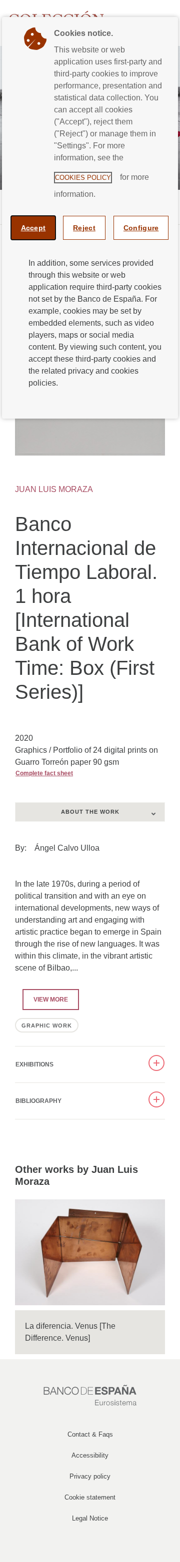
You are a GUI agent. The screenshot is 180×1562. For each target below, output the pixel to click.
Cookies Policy (83, 177)
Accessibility (90, 1455)
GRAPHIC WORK (47, 1026)
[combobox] (90, 812)
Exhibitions (35, 1064)
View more (45, 999)
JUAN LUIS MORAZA (54, 489)
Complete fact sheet (44, 773)
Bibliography (39, 1100)
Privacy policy (90, 1476)
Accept (33, 228)
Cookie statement (90, 1497)
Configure (141, 228)
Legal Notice (90, 1518)
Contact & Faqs (90, 1434)
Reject (84, 228)
